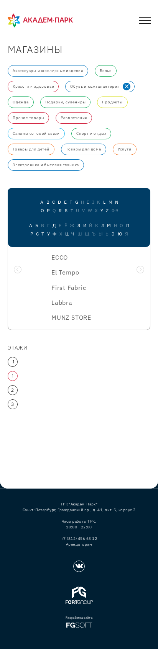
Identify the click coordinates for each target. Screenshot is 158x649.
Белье (106, 70)
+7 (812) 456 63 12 (79, 538)
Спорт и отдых (91, 133)
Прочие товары (28, 117)
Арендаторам (79, 544)
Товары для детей (31, 149)
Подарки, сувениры (65, 102)
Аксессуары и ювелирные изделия (48, 70)
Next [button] (140, 269)
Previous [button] (17, 269)
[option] (79, 290)
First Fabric (68, 287)
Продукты (112, 102)
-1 (13, 362)
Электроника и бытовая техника (46, 164)
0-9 (114, 210)
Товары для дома (83, 149)
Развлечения (74, 117)
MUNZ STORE (71, 317)
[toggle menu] (145, 21)
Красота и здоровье (33, 86)
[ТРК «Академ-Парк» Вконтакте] (79, 566)
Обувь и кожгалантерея (94, 86)
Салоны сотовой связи (36, 133)
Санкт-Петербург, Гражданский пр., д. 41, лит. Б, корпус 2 (79, 509)
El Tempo (65, 272)
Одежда (21, 102)
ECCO (59, 257)
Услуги (125, 149)
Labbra (61, 302)
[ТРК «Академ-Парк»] (40, 21)
